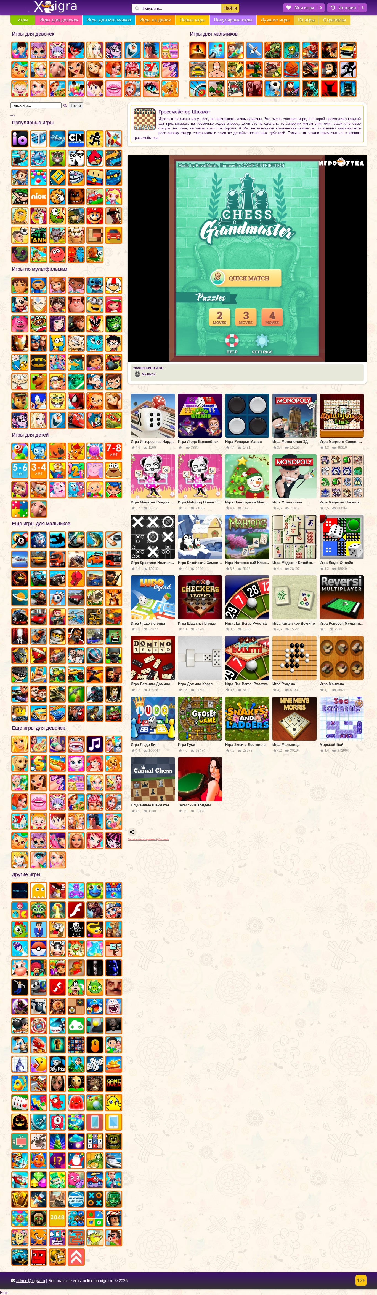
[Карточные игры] (19, 1103)
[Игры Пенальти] (57, 598)
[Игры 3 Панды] (76, 159)
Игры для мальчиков (109, 20)
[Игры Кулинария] (57, 89)
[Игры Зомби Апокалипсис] (273, 51)
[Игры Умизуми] (38, 286)
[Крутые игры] (38, 540)
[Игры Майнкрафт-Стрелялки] (57, 617)
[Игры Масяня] (19, 382)
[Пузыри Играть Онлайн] (94, 949)
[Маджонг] (19, 1200)
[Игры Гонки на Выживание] (310, 70)
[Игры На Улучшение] (76, 1257)
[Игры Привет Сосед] (113, 988)
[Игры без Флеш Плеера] (57, 988)
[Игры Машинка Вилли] (94, 197)
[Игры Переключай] (38, 1123)
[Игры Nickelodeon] (38, 197)
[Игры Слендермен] (19, 637)
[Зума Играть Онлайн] (38, 910)
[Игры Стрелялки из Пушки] (216, 51)
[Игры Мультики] (76, 988)
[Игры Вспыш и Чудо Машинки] (113, 363)
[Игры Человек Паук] (76, 401)
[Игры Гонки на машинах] (197, 70)
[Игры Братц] (76, 70)
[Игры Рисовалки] (19, 1238)
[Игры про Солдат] (113, 579)
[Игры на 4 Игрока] (57, 1238)
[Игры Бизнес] (57, 1180)
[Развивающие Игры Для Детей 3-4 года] (38, 471)
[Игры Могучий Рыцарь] (19, 656)
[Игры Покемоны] (38, 949)
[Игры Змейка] (113, 159)
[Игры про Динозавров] (94, 910)
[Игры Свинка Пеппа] (94, 471)
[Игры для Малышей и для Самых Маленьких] (94, 490)
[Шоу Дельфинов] (38, 159)
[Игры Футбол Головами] (19, 236)
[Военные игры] (310, 51)
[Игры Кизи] (19, 930)
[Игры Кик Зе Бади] (38, 1026)
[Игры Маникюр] (57, 783)
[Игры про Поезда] (38, 598)
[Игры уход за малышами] (113, 822)
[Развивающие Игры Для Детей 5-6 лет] (19, 471)
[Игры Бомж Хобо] (329, 70)
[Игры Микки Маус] (19, 305)
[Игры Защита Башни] (254, 70)
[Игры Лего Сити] (19, 714)
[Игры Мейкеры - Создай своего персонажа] (57, 51)
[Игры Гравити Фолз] (94, 382)
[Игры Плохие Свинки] (94, 988)
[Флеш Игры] (76, 910)
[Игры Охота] (113, 598)
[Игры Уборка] (113, 783)
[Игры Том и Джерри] (94, 421)
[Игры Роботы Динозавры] (38, 1084)
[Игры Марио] (94, 216)
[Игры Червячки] (94, 930)
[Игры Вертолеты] (19, 1180)
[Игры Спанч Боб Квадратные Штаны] (57, 401)
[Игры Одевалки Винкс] (94, 841)
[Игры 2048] (57, 1219)
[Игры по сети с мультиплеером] (19, 1007)
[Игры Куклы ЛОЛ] (38, 841)
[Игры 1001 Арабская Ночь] (19, 1257)
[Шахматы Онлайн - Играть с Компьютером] (94, 1084)
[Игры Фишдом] (38, 1161)
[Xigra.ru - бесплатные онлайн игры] (49, 7)
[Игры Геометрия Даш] (57, 178)
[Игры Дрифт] (94, 560)
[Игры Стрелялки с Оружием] (113, 675)
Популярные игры (233, 20)
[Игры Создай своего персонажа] (57, 802)
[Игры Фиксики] (38, 452)
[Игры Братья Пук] (113, 1238)
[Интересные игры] (76, 949)
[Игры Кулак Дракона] (76, 656)
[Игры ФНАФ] (113, 968)
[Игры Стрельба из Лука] (197, 89)
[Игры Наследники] (57, 324)
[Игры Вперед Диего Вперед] (19, 286)
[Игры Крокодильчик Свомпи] (94, 1161)
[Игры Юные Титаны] (113, 344)
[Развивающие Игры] (113, 490)
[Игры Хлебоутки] (38, 324)
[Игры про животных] (38, 509)
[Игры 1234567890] (19, 910)
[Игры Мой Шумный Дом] (76, 344)
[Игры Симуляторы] (113, 236)
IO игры (306, 20)
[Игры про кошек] (19, 841)
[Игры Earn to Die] (273, 70)
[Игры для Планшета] (113, 1123)
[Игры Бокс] (76, 579)
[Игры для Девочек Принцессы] (38, 70)
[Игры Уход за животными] (113, 764)
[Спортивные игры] (94, 656)
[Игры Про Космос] (19, 598)
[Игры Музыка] (94, 745)
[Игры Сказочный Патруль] (94, 401)
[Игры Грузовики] (57, 675)
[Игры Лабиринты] (76, 1238)
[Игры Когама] (94, 178)
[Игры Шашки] (76, 1007)
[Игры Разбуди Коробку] (57, 1257)
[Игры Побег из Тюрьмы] (113, 695)
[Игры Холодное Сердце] (132, 51)
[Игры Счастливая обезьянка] (38, 1238)
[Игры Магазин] (38, 764)
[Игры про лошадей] (94, 822)
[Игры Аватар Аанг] (38, 305)
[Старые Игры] (113, 1084)
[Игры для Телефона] (94, 1123)
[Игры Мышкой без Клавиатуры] (94, 1045)
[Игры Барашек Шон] (38, 1007)
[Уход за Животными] (170, 89)
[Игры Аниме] (113, 910)
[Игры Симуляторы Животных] (113, 930)
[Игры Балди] (76, 1084)
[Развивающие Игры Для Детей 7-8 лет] (113, 452)
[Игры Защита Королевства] (94, 598)
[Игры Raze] (310, 89)
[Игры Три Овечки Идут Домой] (38, 1142)
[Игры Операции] (94, 802)
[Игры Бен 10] (113, 382)
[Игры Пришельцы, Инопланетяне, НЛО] (76, 1142)
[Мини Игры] (94, 891)
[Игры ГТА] (113, 216)
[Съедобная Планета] (38, 988)
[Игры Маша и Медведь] (19, 490)
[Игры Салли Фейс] (57, 1065)
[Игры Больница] (113, 802)
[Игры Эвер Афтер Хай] (94, 51)
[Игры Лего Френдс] (19, 745)
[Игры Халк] (113, 324)
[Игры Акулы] (57, 1026)
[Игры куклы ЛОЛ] (38, 51)
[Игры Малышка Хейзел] (19, 89)
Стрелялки (334, 20)
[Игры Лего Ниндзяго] (113, 178)
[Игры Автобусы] (113, 560)
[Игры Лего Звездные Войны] (76, 540)
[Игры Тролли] (19, 324)
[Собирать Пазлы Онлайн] (19, 509)
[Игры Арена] (197, 51)
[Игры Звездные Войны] (76, 382)
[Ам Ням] (57, 216)
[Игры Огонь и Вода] (76, 255)
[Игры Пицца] (38, 745)
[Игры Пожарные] (235, 51)
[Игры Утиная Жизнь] (113, 1103)
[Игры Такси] (38, 560)
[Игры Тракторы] (38, 579)
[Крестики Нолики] (94, 1200)
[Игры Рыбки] (19, 1084)
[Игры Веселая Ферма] (57, 949)
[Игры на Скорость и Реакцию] (57, 910)
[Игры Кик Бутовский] (113, 286)
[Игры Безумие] (254, 89)
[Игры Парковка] (348, 51)
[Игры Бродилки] (38, 255)
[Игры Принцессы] (94, 783)
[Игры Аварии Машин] (76, 617)
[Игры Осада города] (235, 89)
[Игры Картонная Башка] (329, 89)
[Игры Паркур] (57, 540)
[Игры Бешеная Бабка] (19, 159)
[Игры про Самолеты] (113, 139)
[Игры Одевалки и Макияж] (38, 860)
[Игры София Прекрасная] (57, 286)
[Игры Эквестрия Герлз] (113, 51)
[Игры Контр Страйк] (57, 1200)
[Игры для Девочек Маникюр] (170, 70)
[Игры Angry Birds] (94, 159)
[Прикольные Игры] (19, 949)
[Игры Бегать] (94, 139)
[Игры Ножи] (38, 1200)
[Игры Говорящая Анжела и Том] (76, 764)
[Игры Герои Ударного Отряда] (76, 216)
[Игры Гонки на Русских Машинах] (76, 598)
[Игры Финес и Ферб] (76, 363)
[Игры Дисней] (57, 139)
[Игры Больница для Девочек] (132, 89)
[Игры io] (19, 139)
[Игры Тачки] (76, 421)
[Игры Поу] (113, 471)
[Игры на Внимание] (57, 1161)
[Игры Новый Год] (76, 1161)
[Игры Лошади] (151, 51)
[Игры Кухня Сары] (94, 89)
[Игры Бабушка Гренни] (113, 1026)
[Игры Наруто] (57, 382)
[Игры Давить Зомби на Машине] (57, 656)
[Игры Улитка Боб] (94, 255)
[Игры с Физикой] (19, 988)
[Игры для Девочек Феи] (19, 783)
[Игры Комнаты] (76, 783)
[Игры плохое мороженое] (76, 236)
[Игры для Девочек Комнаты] (170, 51)
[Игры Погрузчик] (94, 617)
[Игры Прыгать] (57, 1103)
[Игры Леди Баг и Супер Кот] (76, 51)
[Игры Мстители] (38, 344)
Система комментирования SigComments (148, 839)
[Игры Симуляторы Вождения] (94, 579)
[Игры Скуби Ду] (38, 382)
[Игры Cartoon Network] (76, 139)
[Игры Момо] (57, 1084)
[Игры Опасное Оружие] (235, 70)
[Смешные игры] (113, 949)
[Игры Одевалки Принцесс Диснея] (94, 764)
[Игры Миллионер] (76, 1065)
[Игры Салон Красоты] (38, 89)
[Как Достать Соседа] (19, 1045)
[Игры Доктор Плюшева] (76, 286)
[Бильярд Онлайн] (19, 540)
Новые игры (192, 20)
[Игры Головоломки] (94, 236)
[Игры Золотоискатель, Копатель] (19, 1161)
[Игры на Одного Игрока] (19, 178)
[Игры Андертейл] (76, 930)
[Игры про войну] (57, 695)
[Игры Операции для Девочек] (132, 70)
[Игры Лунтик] (57, 490)
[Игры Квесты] (38, 1219)
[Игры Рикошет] (38, 930)
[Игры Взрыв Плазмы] (94, 695)
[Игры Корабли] (113, 1161)
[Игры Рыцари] (38, 675)
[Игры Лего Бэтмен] (348, 89)
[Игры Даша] (94, 363)
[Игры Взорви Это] (113, 197)
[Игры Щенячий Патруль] (19, 401)
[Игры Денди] (76, 968)
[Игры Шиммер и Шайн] (57, 363)
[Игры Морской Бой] (19, 1065)
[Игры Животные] (57, 70)
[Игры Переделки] (19, 822)
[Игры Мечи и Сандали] (216, 70)
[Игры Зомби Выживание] (291, 51)
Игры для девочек (58, 20)
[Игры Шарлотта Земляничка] (113, 305)
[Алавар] (76, 1200)
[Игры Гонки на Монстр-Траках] (19, 617)
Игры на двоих (155, 20)
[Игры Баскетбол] (291, 70)
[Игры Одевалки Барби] (76, 841)
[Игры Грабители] (19, 675)
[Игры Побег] (113, 1180)
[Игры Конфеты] (94, 452)
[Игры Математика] (76, 471)
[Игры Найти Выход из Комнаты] (57, 1045)
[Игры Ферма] (19, 968)
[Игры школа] (113, 1045)
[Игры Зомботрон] (19, 255)
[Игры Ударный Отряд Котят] (57, 236)
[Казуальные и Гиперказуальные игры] (57, 891)
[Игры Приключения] (113, 1219)
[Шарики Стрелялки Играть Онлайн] (113, 891)
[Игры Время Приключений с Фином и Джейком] (19, 363)
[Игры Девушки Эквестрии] (19, 421)
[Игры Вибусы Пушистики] (76, 1219)
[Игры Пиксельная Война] (291, 89)
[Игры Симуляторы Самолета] (19, 560)
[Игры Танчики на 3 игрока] (113, 1065)
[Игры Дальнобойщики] (57, 560)
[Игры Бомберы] (19, 1026)
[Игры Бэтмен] (38, 363)
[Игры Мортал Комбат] (19, 579)
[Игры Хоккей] (113, 540)
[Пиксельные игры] (38, 968)
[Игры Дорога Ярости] (113, 617)
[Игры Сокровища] (38, 1180)
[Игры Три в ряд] (19, 1219)
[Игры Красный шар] (57, 255)
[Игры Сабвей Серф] (57, 968)
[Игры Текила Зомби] (76, 637)
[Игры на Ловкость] (38, 216)
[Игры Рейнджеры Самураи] (94, 324)
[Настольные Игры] (94, 1065)
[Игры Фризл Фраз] (76, 1180)
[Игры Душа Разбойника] (38, 656)
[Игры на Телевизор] (19, 1142)
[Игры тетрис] (38, 1103)
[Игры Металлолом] (94, 637)
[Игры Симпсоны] (57, 344)
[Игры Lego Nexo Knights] (57, 637)
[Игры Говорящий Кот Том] (57, 159)
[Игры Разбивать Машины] (38, 637)
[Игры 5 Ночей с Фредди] (76, 197)
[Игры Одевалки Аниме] (19, 860)
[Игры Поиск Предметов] (57, 1007)
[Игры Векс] (348, 70)
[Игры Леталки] (254, 51)
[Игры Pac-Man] (38, 1065)
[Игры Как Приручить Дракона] (76, 324)
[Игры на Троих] (94, 1219)
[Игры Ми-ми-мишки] (57, 452)
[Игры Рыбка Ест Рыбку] (94, 1007)
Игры (22, 20)
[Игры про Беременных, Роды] (57, 745)
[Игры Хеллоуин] (19, 1123)
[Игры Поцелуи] (113, 89)
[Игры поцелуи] (38, 802)
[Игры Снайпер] (19, 695)
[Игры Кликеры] (57, 197)
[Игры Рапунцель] (94, 70)
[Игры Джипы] (76, 675)
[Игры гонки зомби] (113, 714)
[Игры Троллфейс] (76, 178)
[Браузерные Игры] (19, 891)
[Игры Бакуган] (57, 305)
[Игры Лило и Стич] (94, 286)
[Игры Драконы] (38, 1045)
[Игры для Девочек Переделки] (151, 70)
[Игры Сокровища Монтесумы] (113, 1200)
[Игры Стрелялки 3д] (329, 51)
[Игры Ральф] (76, 305)
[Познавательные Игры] (57, 471)
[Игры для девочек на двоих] (76, 822)
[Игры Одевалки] (19, 51)
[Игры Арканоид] (76, 1123)
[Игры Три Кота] (76, 452)
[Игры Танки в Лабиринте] (38, 236)
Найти (230, 8)
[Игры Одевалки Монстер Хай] (113, 841)
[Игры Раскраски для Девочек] (76, 89)
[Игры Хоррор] (94, 968)
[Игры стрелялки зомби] (94, 714)
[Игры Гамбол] (94, 344)
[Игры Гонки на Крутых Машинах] (38, 617)
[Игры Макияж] (151, 89)
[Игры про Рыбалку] (94, 540)
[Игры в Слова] (94, 1142)
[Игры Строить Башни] (57, 1142)
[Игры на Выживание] (76, 695)
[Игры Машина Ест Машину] (94, 1180)
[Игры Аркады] (38, 891)
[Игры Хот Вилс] (57, 714)
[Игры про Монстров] (57, 1123)
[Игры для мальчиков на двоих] (38, 695)
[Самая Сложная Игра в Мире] (38, 1257)
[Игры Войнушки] (94, 675)
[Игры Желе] (76, 1103)
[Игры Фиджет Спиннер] (76, 891)
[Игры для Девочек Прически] (113, 70)
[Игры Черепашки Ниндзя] (113, 421)
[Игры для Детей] (19, 452)
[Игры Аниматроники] (113, 1142)
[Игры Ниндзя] (113, 656)
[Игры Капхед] (57, 930)
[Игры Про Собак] (19, 764)
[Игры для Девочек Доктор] (113, 745)
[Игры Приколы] (113, 1007)
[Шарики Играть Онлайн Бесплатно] (38, 178)
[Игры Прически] (19, 802)
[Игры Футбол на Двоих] (273, 89)
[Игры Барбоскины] (38, 490)
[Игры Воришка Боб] (19, 197)
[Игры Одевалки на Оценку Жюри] (57, 841)
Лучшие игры (275, 20)
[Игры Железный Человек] (19, 344)
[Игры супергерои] (76, 714)
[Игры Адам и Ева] (19, 216)
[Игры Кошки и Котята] (19, 70)
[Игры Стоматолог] (76, 745)
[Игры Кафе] (57, 764)
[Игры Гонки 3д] (38, 714)
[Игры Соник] (38, 401)
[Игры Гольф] (94, 1103)
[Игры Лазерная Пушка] (94, 1238)
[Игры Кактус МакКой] (216, 89)
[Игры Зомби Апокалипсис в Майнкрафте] (113, 637)
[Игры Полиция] (57, 579)
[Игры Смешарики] (76, 490)
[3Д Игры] (38, 139)
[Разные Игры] (76, 1045)
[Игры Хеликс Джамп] (94, 1026)
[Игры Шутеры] (76, 560)
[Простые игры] (76, 1026)
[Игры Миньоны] (94, 305)
